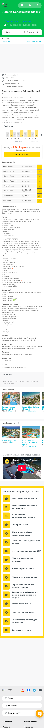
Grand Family (9, 186)
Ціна (39, 167)
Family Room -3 (10, 181)
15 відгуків (32, 447)
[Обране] (22, 5)
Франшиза (7, 721)
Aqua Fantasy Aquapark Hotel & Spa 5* (29, 443)
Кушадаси (25, 21)
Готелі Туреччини (8, 383)
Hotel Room (9, 191)
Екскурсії (12, 705)
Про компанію (30, 721)
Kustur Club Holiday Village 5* (30, 408)
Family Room (9, 171)
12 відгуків (32, 411)
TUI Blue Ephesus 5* (10, 441)
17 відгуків (11, 411)
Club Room (8, 166)
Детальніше (22, 154)
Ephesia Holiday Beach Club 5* (8, 408)
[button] (30, 5)
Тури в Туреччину (32, 381)
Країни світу (30, 24)
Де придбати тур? (34, 42)
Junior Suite (8, 196)
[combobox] (30, 5)
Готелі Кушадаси (19, 381)
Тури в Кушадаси (7, 381)
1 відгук (10, 443)
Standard (7, 200)
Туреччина (11, 21)
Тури (5, 24)
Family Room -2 (10, 176)
